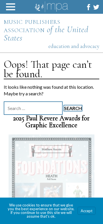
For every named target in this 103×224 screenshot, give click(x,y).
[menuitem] (88, 7)
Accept (86, 210)
